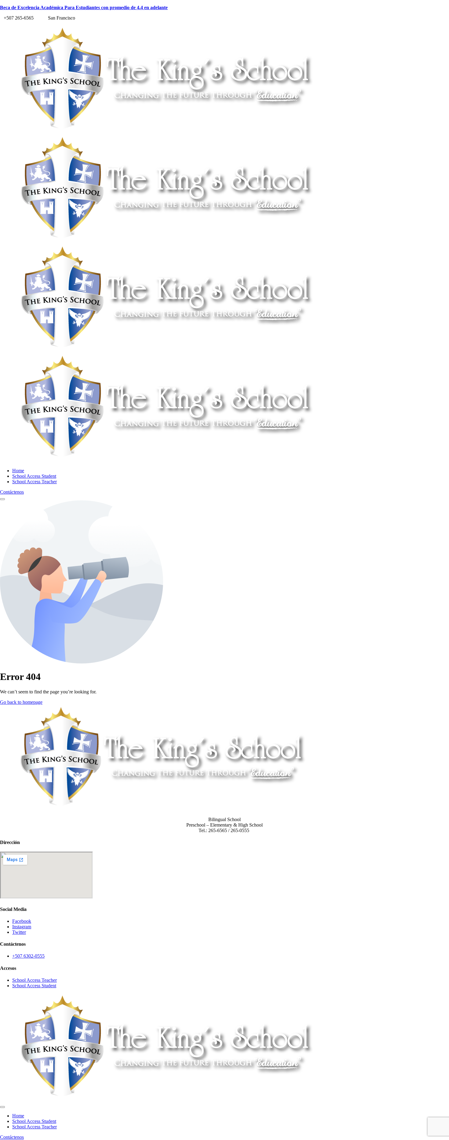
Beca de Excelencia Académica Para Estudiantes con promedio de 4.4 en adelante (84, 7)
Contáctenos (12, 492)
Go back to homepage (21, 702)
